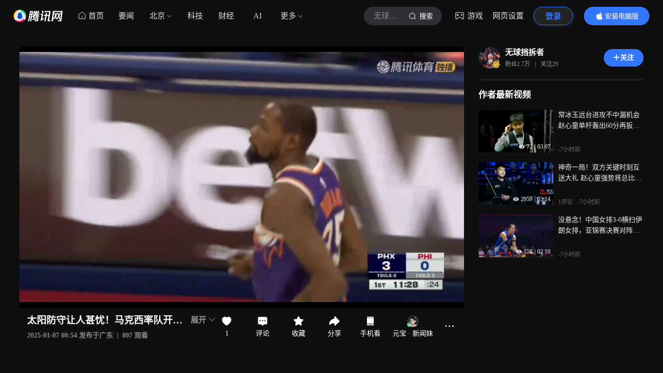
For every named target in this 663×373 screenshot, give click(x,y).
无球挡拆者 (524, 52)
